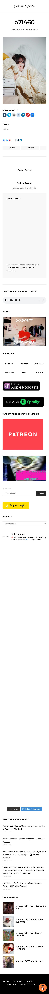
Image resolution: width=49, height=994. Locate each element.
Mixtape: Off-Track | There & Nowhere (29, 947)
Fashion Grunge (32, 30)
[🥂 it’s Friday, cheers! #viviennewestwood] (24, 556)
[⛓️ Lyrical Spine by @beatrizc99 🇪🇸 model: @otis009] (24, 766)
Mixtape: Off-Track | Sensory (29, 961)
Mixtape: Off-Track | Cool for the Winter (29, 920)
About (6, 981)
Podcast (17, 981)
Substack (11, 984)
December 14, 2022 (17, 30)
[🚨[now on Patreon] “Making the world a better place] (24, 739)
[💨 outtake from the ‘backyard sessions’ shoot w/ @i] (24, 661)
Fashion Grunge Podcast (16, 819)
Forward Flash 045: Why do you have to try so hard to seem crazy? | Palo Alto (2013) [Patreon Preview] (24, 854)
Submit (30, 981)
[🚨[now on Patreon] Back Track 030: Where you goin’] (24, 687)
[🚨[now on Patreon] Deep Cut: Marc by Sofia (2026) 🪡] (24, 713)
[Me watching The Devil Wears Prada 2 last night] (24, 634)
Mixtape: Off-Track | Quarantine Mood (31, 907)
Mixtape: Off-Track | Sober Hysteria (28, 934)
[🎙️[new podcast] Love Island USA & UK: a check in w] (24, 792)
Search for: (7, 489)
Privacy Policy (28, 984)
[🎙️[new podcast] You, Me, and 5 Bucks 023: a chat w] (24, 582)
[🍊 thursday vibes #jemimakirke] (24, 608)
